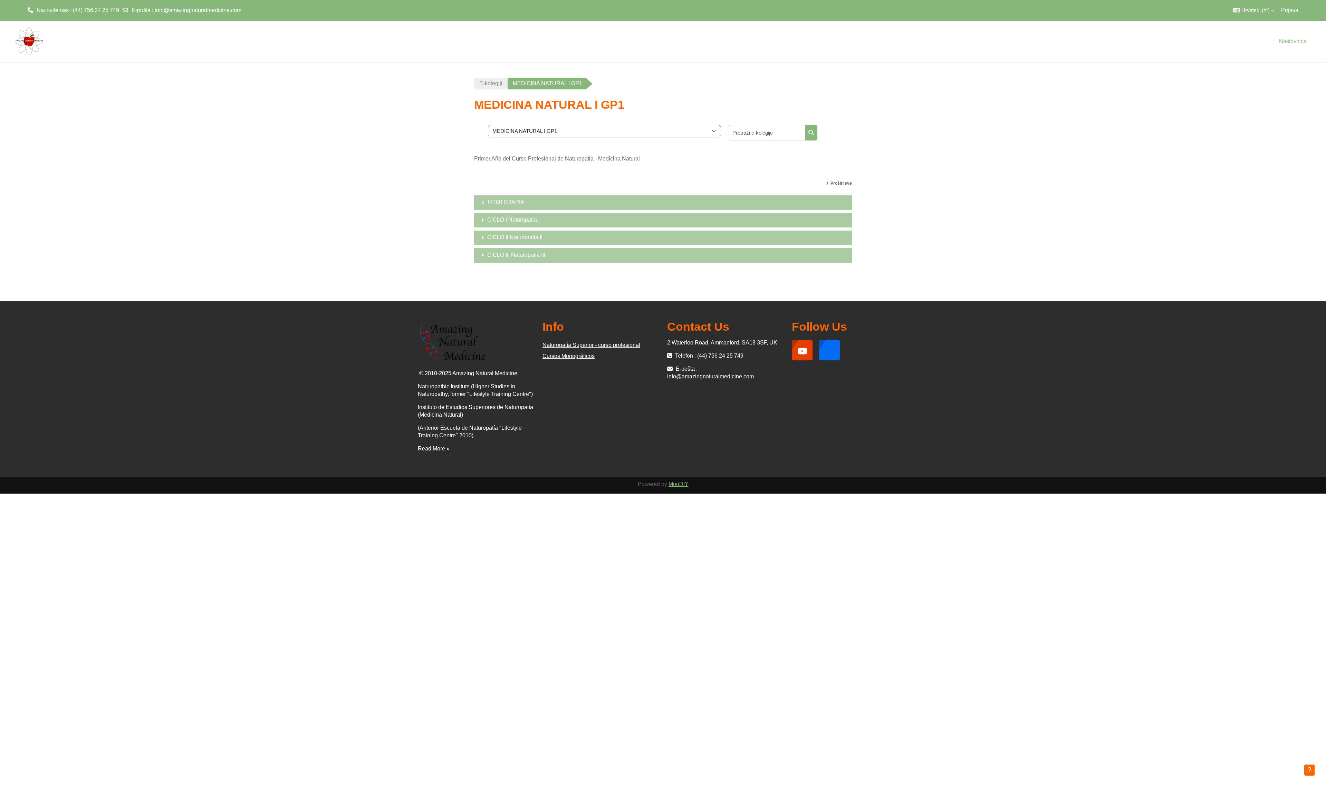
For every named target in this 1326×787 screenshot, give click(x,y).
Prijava (1289, 10)
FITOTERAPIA (506, 202)
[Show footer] (1309, 770)
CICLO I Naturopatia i (513, 220)
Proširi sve (841, 183)
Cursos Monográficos (568, 356)
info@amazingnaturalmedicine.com (198, 10)
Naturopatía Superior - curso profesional (591, 345)
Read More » (434, 448)
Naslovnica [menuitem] (1293, 41)
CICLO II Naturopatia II (514, 237)
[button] (1253, 10)
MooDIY (679, 484)
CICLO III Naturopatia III (516, 255)
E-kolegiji (490, 83)
